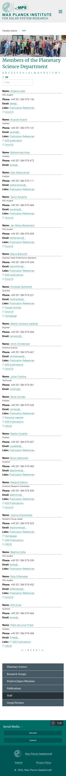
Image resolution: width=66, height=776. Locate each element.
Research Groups (16, 674)
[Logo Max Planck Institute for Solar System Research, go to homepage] (27, 10)
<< (22, 650)
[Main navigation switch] (60, 11)
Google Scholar (13, 307)
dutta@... (15, 564)
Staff (9, 695)
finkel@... (15, 637)
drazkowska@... (18, 527)
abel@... (14, 103)
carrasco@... (16, 336)
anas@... (14, 164)
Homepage (11, 316)
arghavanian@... (19, 185)
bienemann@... (18, 237)
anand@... (15, 132)
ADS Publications (14, 421)
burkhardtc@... (18, 299)
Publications (14, 688)
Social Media (11, 726)
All (6, 77)
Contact (33, 740)
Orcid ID (9, 112)
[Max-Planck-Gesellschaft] (19, 753)
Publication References (22, 107)
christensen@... (18, 356)
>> (42, 650)
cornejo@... (16, 409)
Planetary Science (17, 666)
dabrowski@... (17, 470)
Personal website (14, 417)
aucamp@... (16, 209)
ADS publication (13, 140)
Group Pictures (15, 702)
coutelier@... (16, 446)
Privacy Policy (43, 762)
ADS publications (14, 274)
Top (59, 723)
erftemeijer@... (17, 589)
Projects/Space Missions (21, 681)
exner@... (15, 617)
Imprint (18, 762)
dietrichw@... (17, 494)
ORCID (8, 426)
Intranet (33, 733)
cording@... (16, 389)
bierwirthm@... (17, 266)
